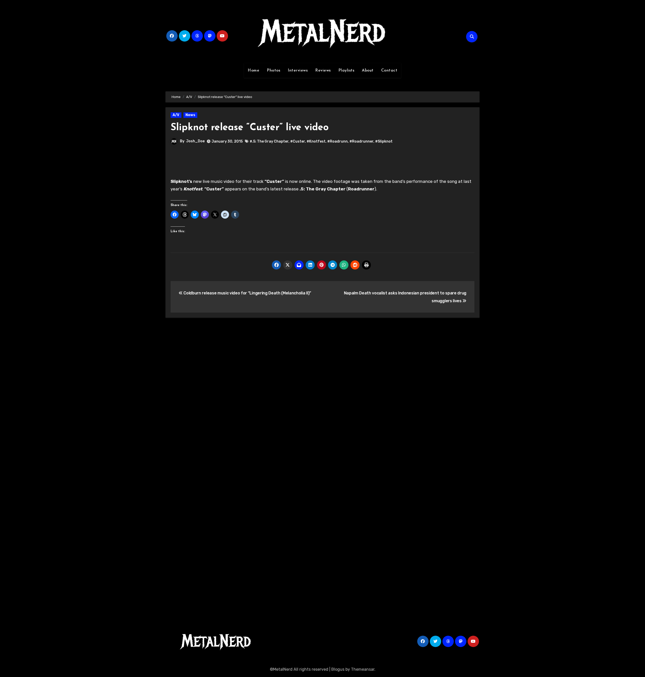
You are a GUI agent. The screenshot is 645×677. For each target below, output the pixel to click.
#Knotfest (316, 141)
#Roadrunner (361, 141)
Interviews (298, 71)
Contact (389, 71)
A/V (176, 115)
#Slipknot (384, 141)
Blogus (337, 669)
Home (253, 71)
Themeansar (362, 669)
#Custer (297, 141)
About (368, 71)
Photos (273, 71)
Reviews (323, 71)
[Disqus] (322, 395)
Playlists (346, 71)
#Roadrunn (337, 141)
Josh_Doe (195, 141)
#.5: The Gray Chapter (269, 141)
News (190, 115)
